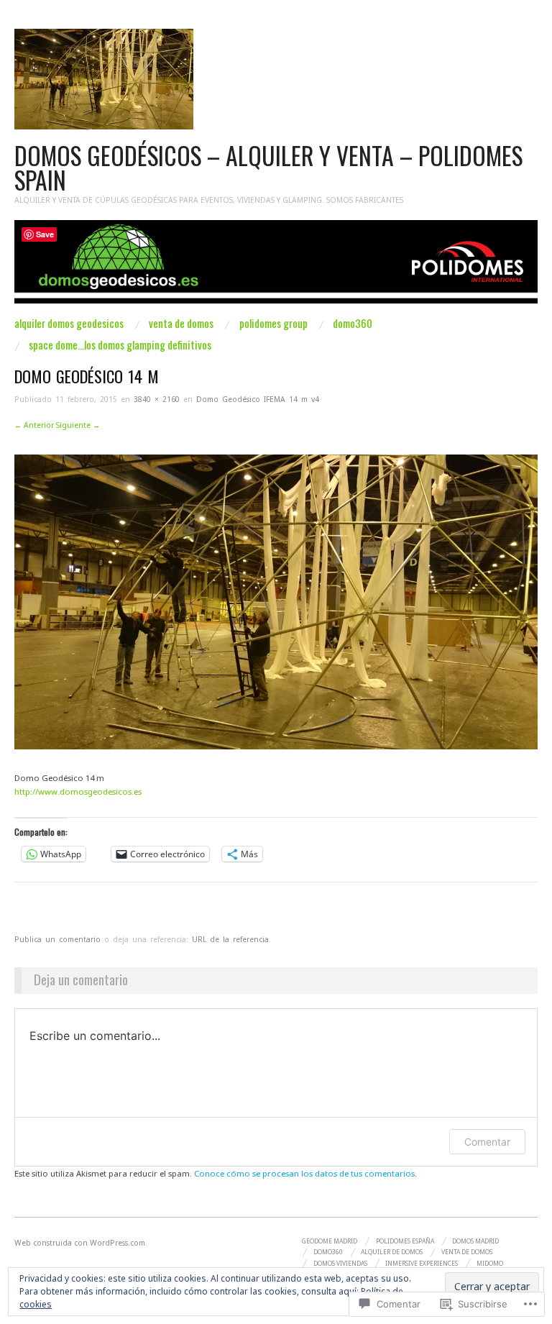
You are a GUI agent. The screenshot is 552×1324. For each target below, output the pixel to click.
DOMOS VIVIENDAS (340, 1263)
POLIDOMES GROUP (273, 323)
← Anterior (34, 425)
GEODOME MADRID (329, 1241)
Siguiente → (78, 425)
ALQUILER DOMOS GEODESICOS (69, 323)
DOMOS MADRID (475, 1241)
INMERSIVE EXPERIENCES (421, 1263)
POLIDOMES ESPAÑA (405, 1241)
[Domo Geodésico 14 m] (276, 600)
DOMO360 (352, 323)
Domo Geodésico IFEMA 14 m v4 (257, 399)
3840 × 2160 (157, 399)
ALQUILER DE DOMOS (392, 1252)
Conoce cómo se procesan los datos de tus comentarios (304, 1173)
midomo (490, 1263)
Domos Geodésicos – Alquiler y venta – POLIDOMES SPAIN (268, 167)
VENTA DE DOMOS (181, 323)
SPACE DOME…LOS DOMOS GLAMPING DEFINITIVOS (120, 344)
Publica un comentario (57, 939)
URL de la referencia (230, 939)
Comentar (487, 1142)
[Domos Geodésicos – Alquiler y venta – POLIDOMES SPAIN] (276, 267)
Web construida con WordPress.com (79, 1243)
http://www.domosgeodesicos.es (78, 791)
